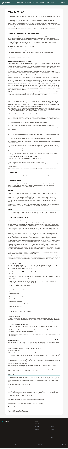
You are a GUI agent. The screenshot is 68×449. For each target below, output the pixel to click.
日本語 (38, 444)
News (52, 437)
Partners (42, 2)
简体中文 (42, 444)
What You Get (20, 2)
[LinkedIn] (63, 444)
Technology (35, 2)
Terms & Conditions (54, 434)
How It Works (28, 2)
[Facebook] (65, 444)
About (47, 2)
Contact (52, 2)
